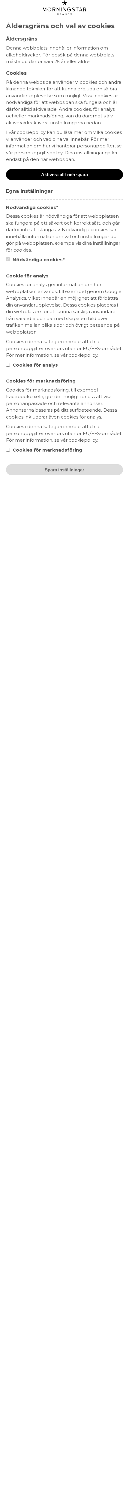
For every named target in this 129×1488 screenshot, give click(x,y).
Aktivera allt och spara (64, 174)
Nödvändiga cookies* (38, 259)
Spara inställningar (64, 469)
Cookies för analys (34, 365)
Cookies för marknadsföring (46, 450)
